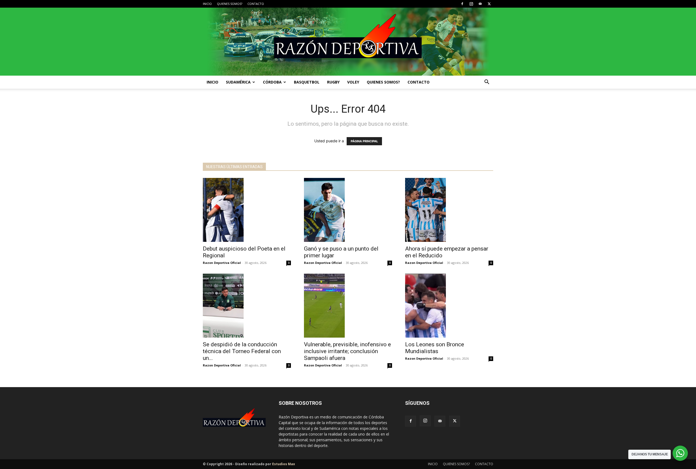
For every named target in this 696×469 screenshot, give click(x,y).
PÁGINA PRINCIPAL (364, 141)
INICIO (207, 4)
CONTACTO (255, 4)
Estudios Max (283, 464)
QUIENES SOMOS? (229, 4)
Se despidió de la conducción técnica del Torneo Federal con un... (242, 351)
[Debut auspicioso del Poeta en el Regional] (247, 210)
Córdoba (272, 82)
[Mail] (480, 4)
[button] (486, 82)
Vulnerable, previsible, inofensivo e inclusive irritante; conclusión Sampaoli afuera (347, 351)
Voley (353, 82)
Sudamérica (238, 82)
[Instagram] (471, 4)
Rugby (333, 82)
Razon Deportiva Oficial (222, 263)
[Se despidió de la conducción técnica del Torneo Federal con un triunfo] (247, 306)
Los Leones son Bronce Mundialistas (434, 347)
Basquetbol (306, 82)
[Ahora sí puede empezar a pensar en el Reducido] (449, 210)
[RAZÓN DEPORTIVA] (348, 42)
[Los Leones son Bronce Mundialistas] (449, 306)
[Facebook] (462, 4)
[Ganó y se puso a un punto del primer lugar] (348, 210)
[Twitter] (489, 4)
